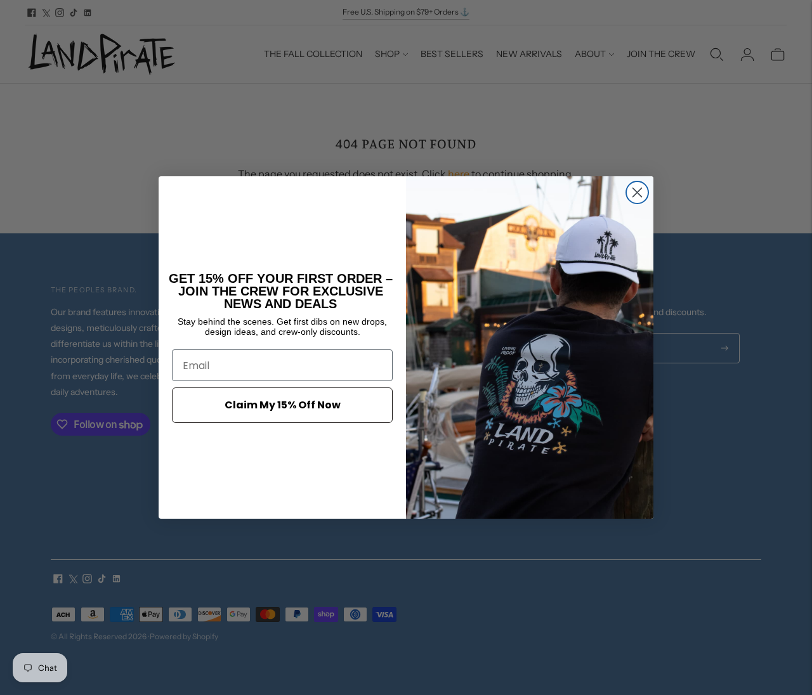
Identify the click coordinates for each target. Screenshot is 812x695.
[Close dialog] (637, 192)
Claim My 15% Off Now (283, 405)
